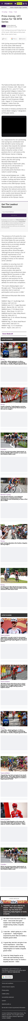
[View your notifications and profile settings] (15, 3)
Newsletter (23, 38)
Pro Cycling (4, 12)
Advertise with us (6, 1004)
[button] (26, 3)
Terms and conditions (7, 983)
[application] (14, 125)
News (3, 26)
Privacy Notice (22, 221)
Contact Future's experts (8, 987)
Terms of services (20, 219)
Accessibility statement (8, 997)
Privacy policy (5, 990)
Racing (10, 12)
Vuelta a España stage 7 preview (18, 7)
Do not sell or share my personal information (13, 1007)
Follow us (15, 38)
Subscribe (19, 3)
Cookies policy (5, 993)
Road (15, 12)
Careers (4, 1000)
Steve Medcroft (12, 25)
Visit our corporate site (14, 972)
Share (5, 38)
